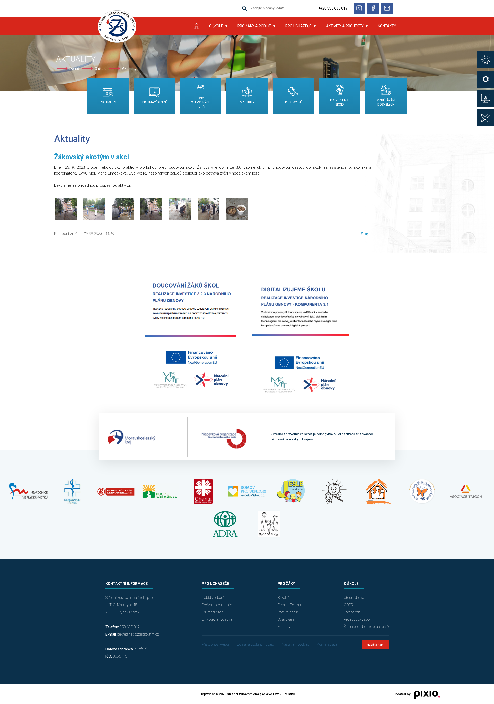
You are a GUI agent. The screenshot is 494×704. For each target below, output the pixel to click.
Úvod (196, 26)
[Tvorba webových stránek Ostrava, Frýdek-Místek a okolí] (425, 694)
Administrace (327, 644)
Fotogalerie (352, 612)
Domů (74, 69)
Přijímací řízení (213, 612)
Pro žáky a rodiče (254, 26)
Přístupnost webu (215, 644)
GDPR (348, 605)
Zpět (365, 233)
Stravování (286, 619)
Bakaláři (284, 598)
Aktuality (129, 69)
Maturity (284, 626)
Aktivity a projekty (345, 26)
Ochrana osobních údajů (255, 644)
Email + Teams (289, 605)
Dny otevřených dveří (218, 619)
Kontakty (387, 26)
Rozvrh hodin (288, 612)
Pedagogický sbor (357, 619)
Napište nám (375, 644)
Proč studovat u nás (217, 605)
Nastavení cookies (295, 644)
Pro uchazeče (298, 26)
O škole (216, 26)
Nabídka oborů (213, 598)
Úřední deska (354, 598)
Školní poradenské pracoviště (366, 626)
